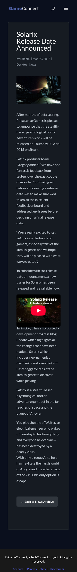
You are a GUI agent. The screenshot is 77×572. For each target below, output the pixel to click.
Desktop (22, 64)
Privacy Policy (36, 569)
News (32, 64)
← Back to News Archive (37, 501)
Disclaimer (57, 569)
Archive (18, 569)
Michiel (25, 58)
